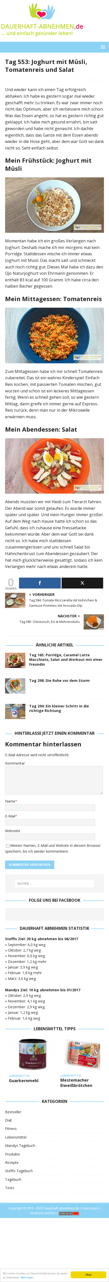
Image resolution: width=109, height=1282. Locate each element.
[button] (102, 47)
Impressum (90, 1208)
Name (10, 801)
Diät (8, 1120)
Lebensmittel (15, 1137)
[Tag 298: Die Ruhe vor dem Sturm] (15, 685)
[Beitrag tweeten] (82, 583)
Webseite (12, 830)
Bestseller (13, 1111)
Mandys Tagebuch (20, 1145)
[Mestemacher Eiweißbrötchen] (84, 1054)
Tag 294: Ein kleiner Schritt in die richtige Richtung (59, 708)
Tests (9, 1187)
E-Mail (10, 816)
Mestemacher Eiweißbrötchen (76, 1082)
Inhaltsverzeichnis (43, 1213)
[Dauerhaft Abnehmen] (41, 38)
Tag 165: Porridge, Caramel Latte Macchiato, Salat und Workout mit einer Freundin (65, 659)
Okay (88, 1274)
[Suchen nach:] (54, 883)
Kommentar (15, 763)
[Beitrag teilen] (40, 583)
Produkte (12, 1154)
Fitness (11, 1128)
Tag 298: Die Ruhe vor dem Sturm (59, 680)
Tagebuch (13, 1179)
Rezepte (12, 1162)
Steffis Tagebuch (19, 1170)
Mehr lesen (27, 1277)
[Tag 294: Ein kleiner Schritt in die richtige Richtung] (15, 711)
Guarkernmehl (24, 1080)
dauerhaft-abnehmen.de (61, 1208)
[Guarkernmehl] (33, 1054)
